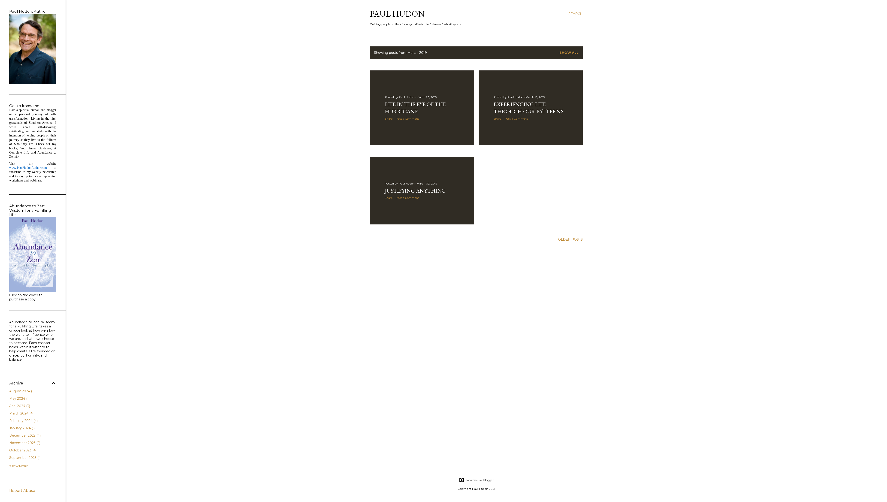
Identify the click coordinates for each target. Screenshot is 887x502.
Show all (569, 53)
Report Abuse (22, 490)
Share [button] (388, 118)
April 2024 (19, 406)
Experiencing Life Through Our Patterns (529, 108)
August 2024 (21, 391)
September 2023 (25, 458)
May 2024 (19, 398)
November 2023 (24, 443)
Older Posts (570, 239)
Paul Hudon (397, 13)
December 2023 (24, 435)
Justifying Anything (415, 190)
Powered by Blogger (480, 480)
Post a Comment (407, 118)
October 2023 (22, 450)
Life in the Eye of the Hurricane (415, 108)
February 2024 (23, 421)
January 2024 (21, 428)
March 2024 (21, 413)
